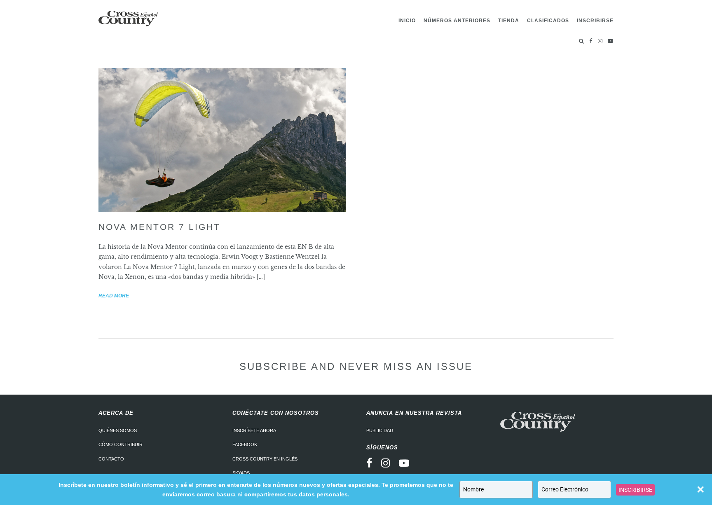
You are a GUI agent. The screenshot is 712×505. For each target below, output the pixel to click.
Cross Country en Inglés (264, 458)
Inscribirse (595, 20)
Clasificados (548, 20)
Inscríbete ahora (254, 430)
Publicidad (379, 430)
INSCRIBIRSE (635, 489)
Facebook (244, 444)
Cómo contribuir (120, 444)
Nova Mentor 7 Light (159, 226)
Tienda (508, 20)
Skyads (241, 472)
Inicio (407, 20)
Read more (113, 296)
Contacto (111, 458)
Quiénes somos (117, 430)
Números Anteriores (457, 20)
